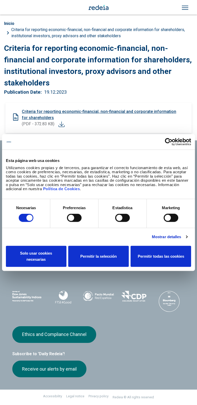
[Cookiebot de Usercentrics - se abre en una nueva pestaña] (168, 142)
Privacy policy (98, 396)
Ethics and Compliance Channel (54, 334)
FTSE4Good (63, 297)
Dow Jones (28, 296)
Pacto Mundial (98, 296)
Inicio (9, 23)
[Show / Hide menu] (185, 7)
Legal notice (75, 396)
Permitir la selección (98, 256)
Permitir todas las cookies (161, 256)
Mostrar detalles (166, 237)
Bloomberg (169, 301)
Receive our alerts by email (49, 369)
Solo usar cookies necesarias (36, 256)
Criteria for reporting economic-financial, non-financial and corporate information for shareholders (99, 114)
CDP (134, 296)
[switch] (74, 218)
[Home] (98, 7)
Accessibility (52, 396)
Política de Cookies (61, 189)
